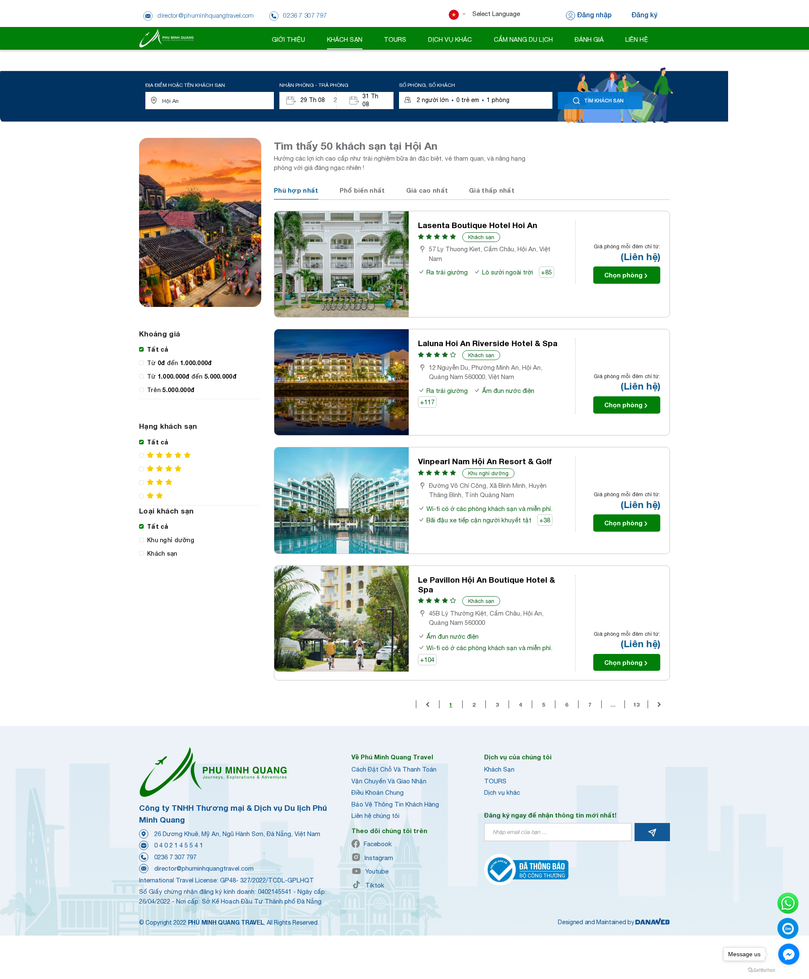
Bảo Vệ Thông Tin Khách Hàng (395, 804)
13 (636, 704)
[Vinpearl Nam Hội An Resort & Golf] (341, 500)
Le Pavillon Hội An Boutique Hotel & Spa (486, 584)
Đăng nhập (594, 15)
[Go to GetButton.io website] (761, 970)
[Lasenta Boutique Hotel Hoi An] (341, 264)
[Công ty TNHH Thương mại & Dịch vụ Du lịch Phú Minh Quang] (166, 37)
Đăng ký (644, 15)
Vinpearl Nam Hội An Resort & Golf (485, 461)
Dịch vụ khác (502, 792)
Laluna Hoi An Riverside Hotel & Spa (487, 343)
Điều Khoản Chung (377, 792)
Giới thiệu (288, 39)
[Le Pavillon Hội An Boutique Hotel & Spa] (341, 619)
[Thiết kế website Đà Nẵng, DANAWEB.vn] (652, 922)
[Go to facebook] (788, 954)
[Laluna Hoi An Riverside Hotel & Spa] (341, 382)
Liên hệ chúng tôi (375, 815)
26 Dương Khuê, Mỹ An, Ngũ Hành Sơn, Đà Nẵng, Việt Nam (237, 833)
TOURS (495, 781)
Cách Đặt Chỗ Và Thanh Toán (394, 769)
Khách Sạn (499, 769)
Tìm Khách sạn (604, 100)
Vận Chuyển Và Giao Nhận (388, 781)
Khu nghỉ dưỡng (488, 473)
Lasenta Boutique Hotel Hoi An (477, 225)
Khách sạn (481, 237)
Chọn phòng (623, 275)
